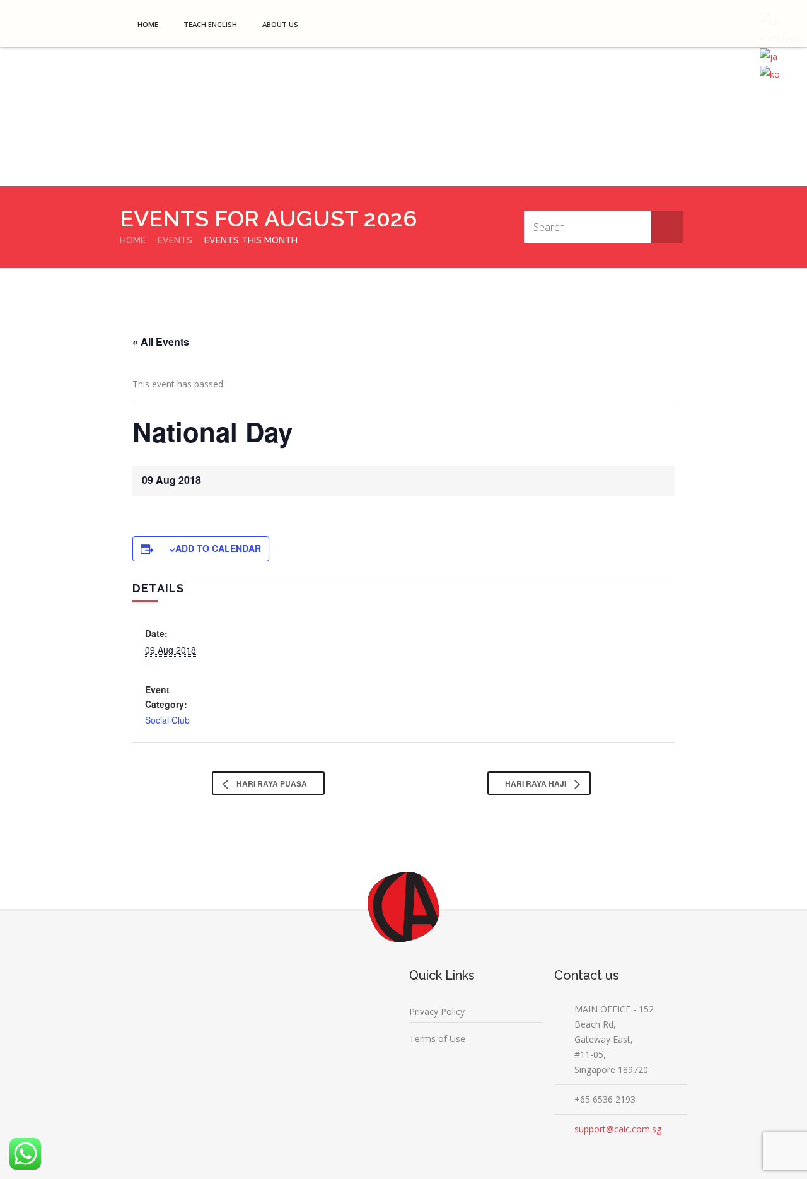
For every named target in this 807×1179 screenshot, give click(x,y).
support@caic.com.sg (617, 1129)
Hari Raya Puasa (271, 783)
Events (175, 240)
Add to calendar (218, 548)
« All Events (160, 341)
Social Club (167, 719)
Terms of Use (437, 1039)
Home (147, 24)
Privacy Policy (437, 1012)
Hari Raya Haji (536, 783)
